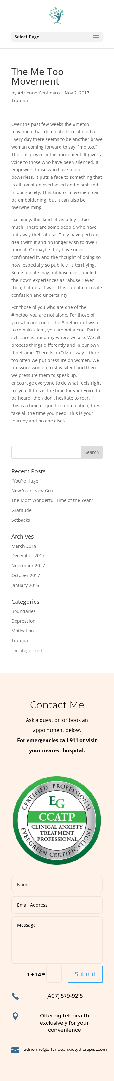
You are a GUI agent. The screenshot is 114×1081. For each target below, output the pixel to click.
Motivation (22, 631)
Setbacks (20, 520)
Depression (23, 621)
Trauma (19, 100)
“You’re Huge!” (26, 481)
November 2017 (28, 565)
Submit (85, 974)
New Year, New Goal (32, 490)
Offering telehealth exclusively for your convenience (64, 1023)
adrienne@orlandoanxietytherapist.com (65, 1049)
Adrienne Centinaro (39, 93)
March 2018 (23, 546)
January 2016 (25, 585)
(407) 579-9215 (64, 996)
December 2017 (28, 556)
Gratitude (21, 510)
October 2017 (25, 575)
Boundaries (23, 611)
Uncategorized (26, 650)
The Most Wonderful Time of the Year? (52, 500)
